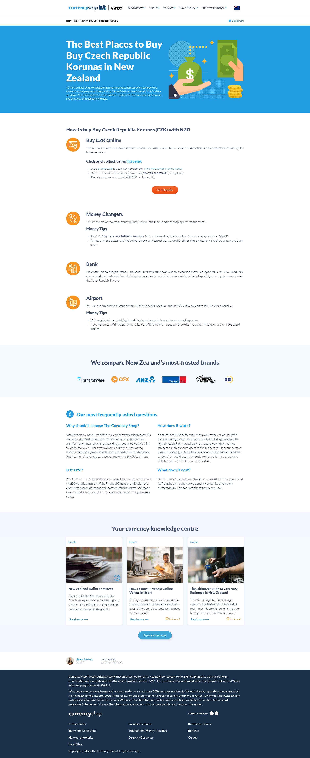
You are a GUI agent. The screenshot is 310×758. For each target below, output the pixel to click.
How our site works (81, 737)
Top (302, 750)
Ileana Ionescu (85, 659)
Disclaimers (238, 20)
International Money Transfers (147, 730)
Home (69, 20)
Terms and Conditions (82, 730)
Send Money (135, 8)
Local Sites (75, 744)
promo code (105, 168)
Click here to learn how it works (163, 168)
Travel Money (187, 8)
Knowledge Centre (200, 724)
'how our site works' (189, 704)
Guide (72, 542)
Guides (153, 8)
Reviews (168, 8)
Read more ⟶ (78, 619)
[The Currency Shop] (95, 7)
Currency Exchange (213, 8)
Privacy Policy (77, 724)
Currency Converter (140, 737)
